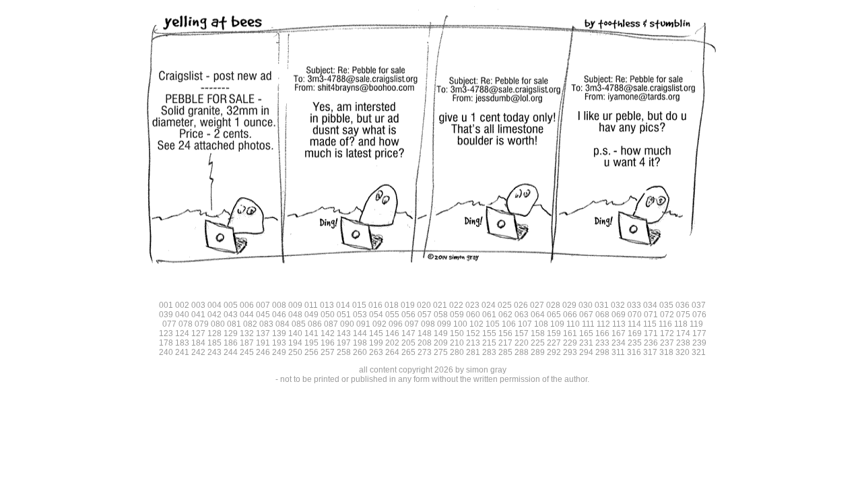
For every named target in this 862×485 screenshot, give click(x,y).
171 (651, 333)
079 (202, 324)
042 (214, 314)
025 (505, 305)
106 (509, 324)
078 (185, 324)
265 (408, 352)
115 (650, 324)
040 (182, 314)
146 (392, 333)
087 (331, 324)
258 (344, 352)
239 (699, 343)
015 (359, 305)
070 (635, 314)
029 (569, 305)
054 (376, 314)
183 (182, 343)
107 (525, 324)
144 (360, 333)
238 (683, 343)
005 (231, 305)
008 (279, 305)
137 (263, 333)
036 (682, 305)
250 (295, 352)
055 (392, 314)
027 (537, 305)
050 (328, 314)
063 (522, 314)
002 (182, 305)
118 (681, 324)
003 (198, 305)
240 (166, 352)
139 (279, 333)
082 (250, 324)
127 (198, 333)
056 (408, 314)
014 (343, 305)
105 (493, 324)
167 (618, 333)
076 (699, 314)
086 (315, 324)
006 (247, 305)
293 (570, 352)
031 (602, 305)
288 (522, 352)
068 (602, 314)
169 (635, 333)
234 (618, 343)
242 (198, 352)
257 (328, 352)
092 (379, 324)
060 (473, 314)
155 (489, 333)
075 (683, 314)
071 (651, 314)
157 (522, 333)
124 (182, 333)
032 (618, 305)
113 (619, 324)
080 (218, 324)
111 (588, 324)
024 (489, 305)
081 (234, 324)
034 (650, 305)
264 (392, 352)
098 (428, 324)
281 (473, 352)
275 (441, 352)
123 (166, 333)
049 (311, 314)
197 (344, 343)
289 (538, 352)
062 (505, 314)
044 (247, 314)
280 (457, 352)
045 (263, 314)
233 (602, 343)
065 (554, 314)
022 (456, 305)
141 (311, 333)
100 (460, 324)
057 (425, 314)
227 (554, 343)
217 (505, 343)
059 (457, 314)
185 (214, 343)
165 (586, 333)
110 (573, 324)
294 (586, 352)
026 (521, 305)
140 (295, 333)
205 (408, 343)
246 (263, 352)
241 (182, 352)
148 (425, 333)
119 (696, 324)
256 (311, 352)
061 (489, 314)
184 (198, 343)
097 (412, 324)
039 (166, 314)
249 (279, 352)
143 (344, 333)
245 (247, 352)
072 (667, 314)
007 (263, 305)
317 (650, 352)
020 (424, 305)
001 (166, 305)
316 (634, 352)
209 (441, 343)
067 (586, 314)
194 (295, 343)
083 (266, 324)
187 (247, 343)
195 (311, 343)
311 (618, 352)
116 (665, 324)
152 (473, 333)
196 (328, 343)
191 (263, 343)
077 (169, 324)
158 (538, 333)
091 (363, 324)
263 (376, 352)
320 (682, 352)
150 (457, 333)
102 (476, 324)
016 (375, 305)
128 (214, 333)
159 (554, 333)
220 (522, 343)
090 (347, 324)
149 (441, 333)
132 (247, 333)
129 (231, 333)
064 (538, 314)
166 (602, 333)
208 (425, 343)
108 (541, 324)
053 (360, 314)
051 (344, 314)
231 (586, 343)
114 (634, 324)
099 (444, 324)
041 (198, 314)
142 (328, 333)
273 (425, 352)
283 (489, 352)
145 (376, 333)
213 (473, 343)
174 (683, 333)
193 (279, 343)
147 (408, 333)
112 (603, 324)
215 (489, 343)
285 (505, 352)
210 (457, 343)
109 (557, 324)
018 (392, 305)
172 (667, 333)
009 (295, 305)
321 (699, 352)
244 (231, 352)
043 (231, 314)
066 (570, 314)
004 (214, 305)
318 (666, 352)
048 (295, 314)
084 (282, 324)
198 (360, 343)
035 (666, 305)
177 (699, 333)
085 (299, 324)
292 (554, 352)
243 (214, 352)
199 (376, 343)
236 (651, 343)
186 (231, 343)
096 (396, 324)
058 (441, 314)
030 (585, 305)
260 (360, 352)
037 (699, 305)
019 (408, 305)
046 (279, 314)
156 (505, 333)
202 (392, 343)
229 (570, 343)
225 (538, 343)
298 (602, 352)
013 (327, 305)
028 (553, 305)
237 (667, 343)
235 (635, 343)
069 (618, 314)
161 (570, 333)
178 (166, 343)
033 (634, 305)
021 (440, 305)
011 (311, 305)
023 (472, 305)
